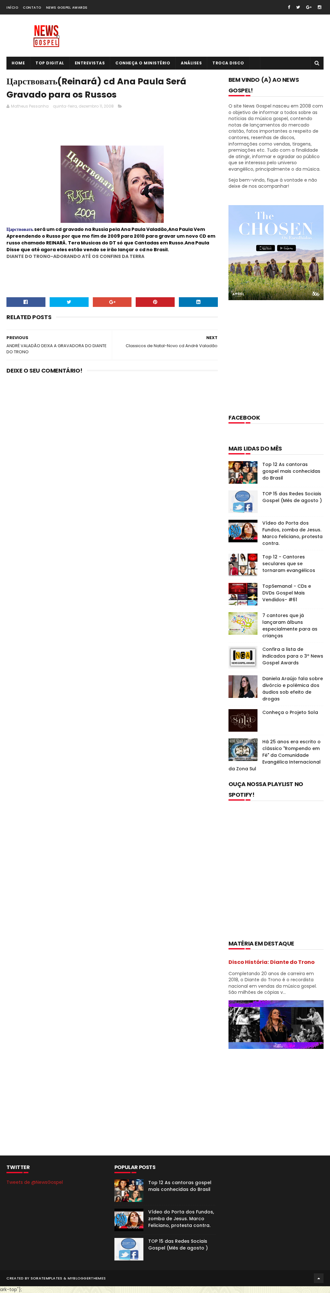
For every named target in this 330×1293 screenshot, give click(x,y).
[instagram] (319, 7)
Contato (32, 7)
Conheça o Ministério (142, 63)
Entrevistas (90, 63)
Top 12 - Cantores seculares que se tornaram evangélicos (288, 564)
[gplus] (309, 7)
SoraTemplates (47, 1278)
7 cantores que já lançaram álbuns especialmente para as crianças (289, 625)
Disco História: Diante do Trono (271, 962)
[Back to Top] (319, 1278)
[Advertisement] (123, 129)
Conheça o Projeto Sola (290, 712)
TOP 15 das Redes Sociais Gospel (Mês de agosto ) (292, 497)
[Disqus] (112, 463)
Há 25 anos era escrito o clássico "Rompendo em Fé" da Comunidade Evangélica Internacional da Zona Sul (274, 755)
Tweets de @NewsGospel (34, 1182)
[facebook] (289, 7)
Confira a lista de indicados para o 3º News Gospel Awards (292, 656)
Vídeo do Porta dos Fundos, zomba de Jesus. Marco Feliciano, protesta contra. (292, 533)
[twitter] (298, 7)
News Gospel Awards (67, 7)
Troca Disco (228, 63)
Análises (191, 63)
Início (12, 7)
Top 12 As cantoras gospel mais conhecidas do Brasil (291, 471)
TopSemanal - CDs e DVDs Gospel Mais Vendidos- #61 (286, 593)
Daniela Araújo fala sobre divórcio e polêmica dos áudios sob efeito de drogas (292, 688)
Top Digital (49, 63)
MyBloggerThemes (87, 1278)
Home (18, 63)
